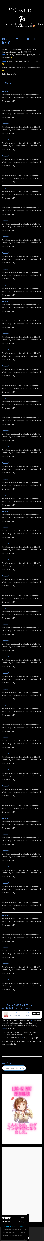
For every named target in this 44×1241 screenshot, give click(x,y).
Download (36, 1013)
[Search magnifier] (23, 1068)
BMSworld (22, 10)
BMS (4, 55)
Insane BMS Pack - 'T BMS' (19, 1013)
